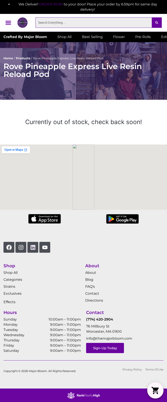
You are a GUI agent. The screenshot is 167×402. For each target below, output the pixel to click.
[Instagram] (20, 247)
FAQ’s (90, 286)
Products (23, 58)
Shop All (10, 273)
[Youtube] (44, 247)
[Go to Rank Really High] (83, 395)
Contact (92, 293)
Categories (12, 279)
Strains (9, 286)
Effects (9, 302)
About (90, 273)
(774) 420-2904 (99, 319)
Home (8, 58)
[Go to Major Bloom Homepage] (22, 22)
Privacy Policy (132, 369)
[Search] (157, 23)
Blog (89, 279)
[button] (8, 23)
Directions (94, 300)
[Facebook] (8, 247)
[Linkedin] (32, 247)
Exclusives (12, 293)
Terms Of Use (154, 369)
